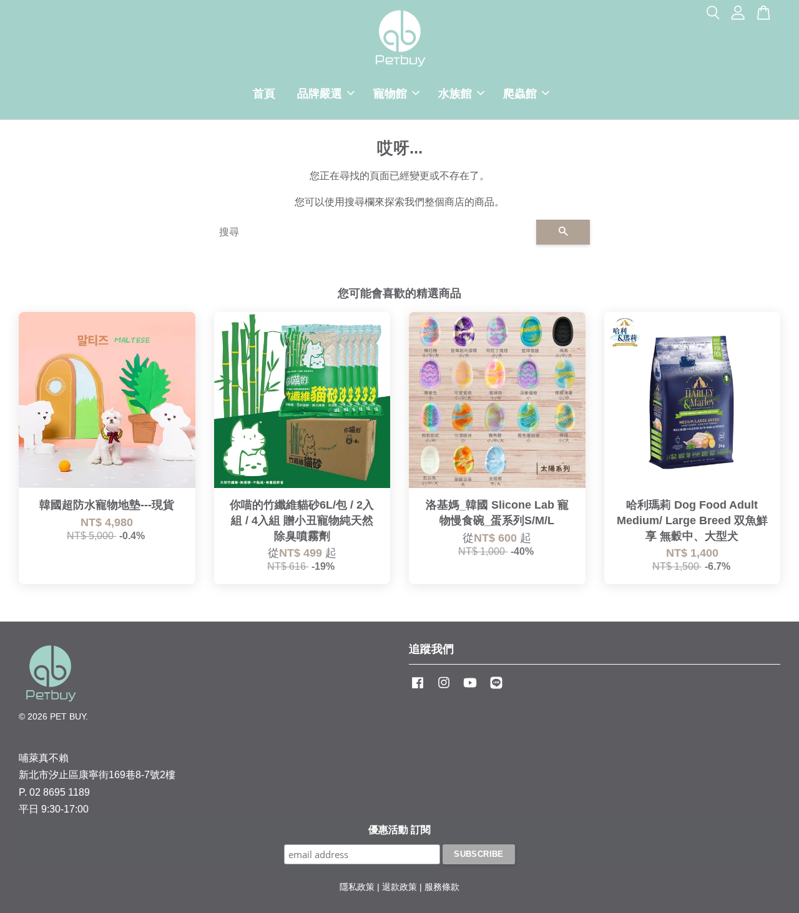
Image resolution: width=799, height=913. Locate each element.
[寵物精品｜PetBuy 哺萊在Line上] (496, 688)
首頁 (264, 93)
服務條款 (441, 887)
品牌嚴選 (319, 93)
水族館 (455, 93)
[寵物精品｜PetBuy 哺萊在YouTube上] (470, 688)
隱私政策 (357, 887)
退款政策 (399, 887)
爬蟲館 (520, 93)
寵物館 (390, 93)
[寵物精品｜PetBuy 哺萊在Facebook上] (417, 688)
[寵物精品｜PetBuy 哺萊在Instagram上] (444, 688)
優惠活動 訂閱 (399, 829)
